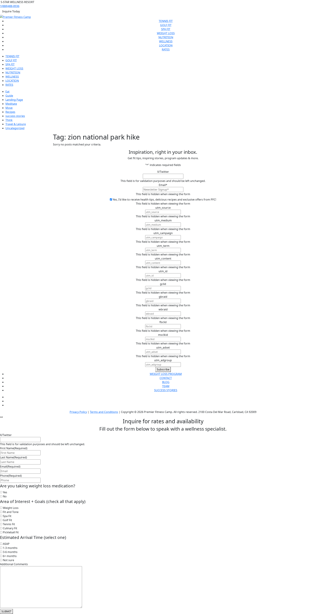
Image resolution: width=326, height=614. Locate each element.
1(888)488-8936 (9, 6)
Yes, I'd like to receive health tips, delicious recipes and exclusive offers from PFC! (164, 199)
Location (166, 45)
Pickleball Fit (11, 532)
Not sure (8, 560)
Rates (166, 49)
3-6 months (10, 552)
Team (165, 386)
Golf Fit (165, 25)
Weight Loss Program (166, 374)
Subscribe (163, 369)
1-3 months (10, 548)
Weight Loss (166, 33)
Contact (166, 378)
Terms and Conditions (104, 412)
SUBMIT (6, 611)
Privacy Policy (78, 412)
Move (9, 108)
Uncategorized (14, 128)
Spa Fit (165, 29)
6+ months (10, 556)
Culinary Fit (10, 528)
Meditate (11, 104)
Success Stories (165, 390)
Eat (7, 91)
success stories (15, 116)
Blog (165, 382)
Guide (9, 95)
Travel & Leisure (15, 124)
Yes (5, 492)
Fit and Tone (11, 512)
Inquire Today (11, 11)
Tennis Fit (166, 21)
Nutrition (165, 37)
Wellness (166, 41)
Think (9, 120)
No (5, 496)
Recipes (10, 112)
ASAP (6, 544)
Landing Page (14, 100)
